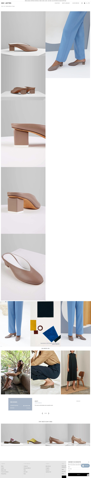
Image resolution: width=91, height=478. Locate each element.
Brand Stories (48, 466)
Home (2, 6)
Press (25, 473)
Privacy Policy (3, 473)
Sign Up (78, 474)
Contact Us (26, 466)
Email (63, 473)
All (4, 6)
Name (63, 469)
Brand (2, 466)
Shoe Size (63, 471)
